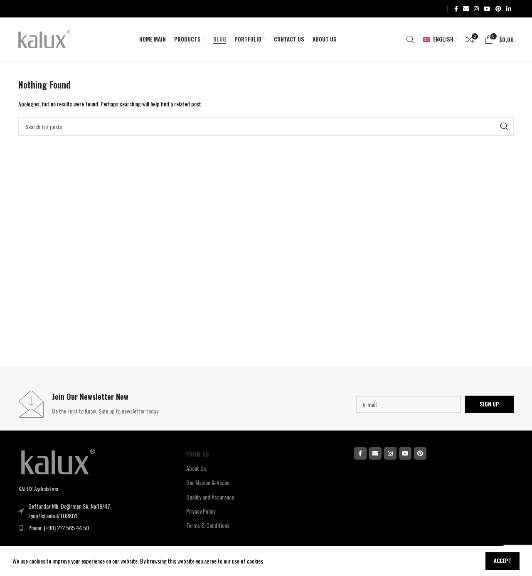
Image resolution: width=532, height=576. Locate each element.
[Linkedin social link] (509, 8)
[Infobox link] (140, 404)
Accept (502, 560)
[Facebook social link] (456, 8)
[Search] (410, 39)
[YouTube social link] (487, 8)
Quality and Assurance (210, 496)
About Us (196, 468)
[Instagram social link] (476, 8)
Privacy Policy (200, 511)
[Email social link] (466, 8)
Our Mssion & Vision (207, 482)
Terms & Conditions (207, 525)
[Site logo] (44, 38)
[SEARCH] (504, 126)
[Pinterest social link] (498, 8)
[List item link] (85, 527)
